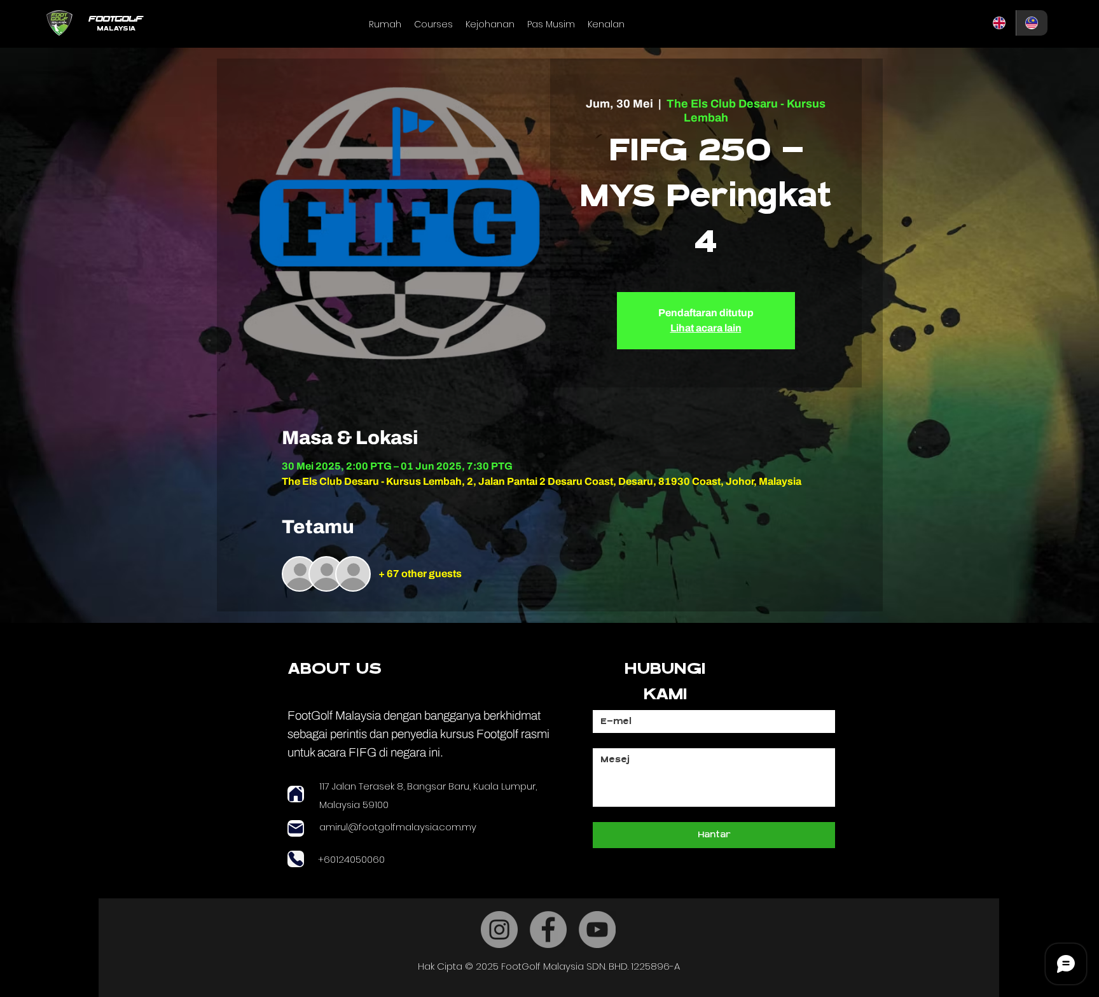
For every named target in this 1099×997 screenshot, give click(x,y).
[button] (433, 24)
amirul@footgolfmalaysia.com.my (397, 826)
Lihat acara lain (706, 328)
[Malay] (1032, 23)
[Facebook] (548, 929)
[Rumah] (295, 794)
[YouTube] (597, 929)
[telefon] (295, 859)
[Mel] (295, 828)
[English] (1000, 23)
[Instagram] (499, 929)
